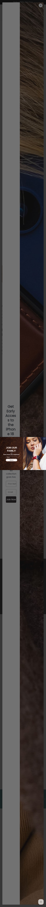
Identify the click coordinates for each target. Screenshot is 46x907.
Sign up (11, 460)
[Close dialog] (44, 438)
